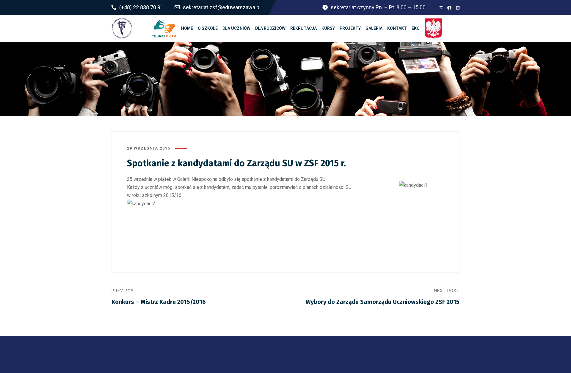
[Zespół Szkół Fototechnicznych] (122, 28)
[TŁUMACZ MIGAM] (164, 28)
